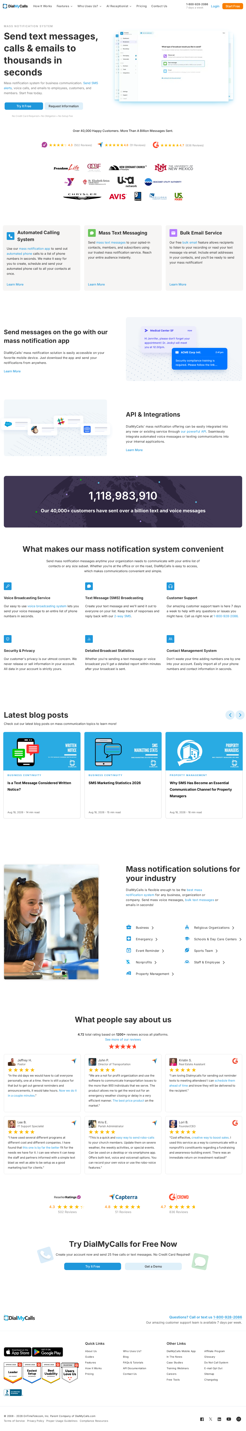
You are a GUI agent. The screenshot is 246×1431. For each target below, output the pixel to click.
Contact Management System (192, 651)
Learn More (15, 284)
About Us (91, 1351)
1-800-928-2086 (197, 4)
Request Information (64, 106)
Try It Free (24, 106)
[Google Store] (47, 1351)
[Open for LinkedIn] (219, 1418)
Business (142, 927)
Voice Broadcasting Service (27, 598)
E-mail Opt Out (213, 1368)
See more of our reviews (123, 1039)
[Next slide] (240, 715)
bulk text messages (199, 900)
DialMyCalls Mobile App (181, 1351)
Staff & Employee (207, 962)
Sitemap (209, 1373)
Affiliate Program (214, 1351)
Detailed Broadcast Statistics (109, 651)
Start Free (233, 6)
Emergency (144, 939)
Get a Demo (153, 1266)
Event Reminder (147, 951)
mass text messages (110, 242)
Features (63, 6)
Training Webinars (178, 1368)
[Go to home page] (15, 6)
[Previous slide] (230, 715)
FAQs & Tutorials (133, 1362)
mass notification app (34, 248)
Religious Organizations (211, 927)
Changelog (211, 1379)
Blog (126, 1356)
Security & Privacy (19, 651)
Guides (89, 1356)
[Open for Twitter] (210, 1418)
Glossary (209, 1356)
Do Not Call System (216, 1362)
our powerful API (193, 431)
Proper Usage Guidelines (61, 1420)
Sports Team (203, 951)
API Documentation (134, 1368)
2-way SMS (122, 616)
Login (215, 6)
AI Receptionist (117, 6)
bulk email (189, 242)
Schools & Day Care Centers (215, 939)
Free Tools (173, 1379)
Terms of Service (14, 1420)
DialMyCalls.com (85, 1416)
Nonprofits (144, 962)
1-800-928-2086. (226, 616)
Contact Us (159, 6)
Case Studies (175, 1362)
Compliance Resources (94, 1420)
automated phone (19, 253)
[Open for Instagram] (238, 1418)
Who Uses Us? (87, 6)
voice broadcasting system (46, 606)
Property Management (152, 974)
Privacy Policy (35, 1420)
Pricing (141, 6)
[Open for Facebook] (202, 1418)
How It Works (42, 6)
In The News (174, 1356)
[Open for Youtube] (229, 1418)
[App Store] (18, 1351)
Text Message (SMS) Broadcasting (114, 598)
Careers (172, 1373)
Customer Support (182, 598)
